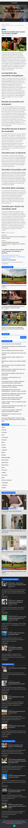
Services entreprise (7, 480)
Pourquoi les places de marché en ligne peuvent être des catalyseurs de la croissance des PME (17, 618)
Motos (3, 467)
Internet (4, 445)
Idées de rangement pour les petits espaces (13, 350)
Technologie (5, 482)
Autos (3, 434)
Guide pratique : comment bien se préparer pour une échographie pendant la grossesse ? (17, 585)
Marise (3, 35)
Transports (4, 485)
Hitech (3, 442)
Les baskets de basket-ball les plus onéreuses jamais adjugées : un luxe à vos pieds (14, 297)
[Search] (21, 20)
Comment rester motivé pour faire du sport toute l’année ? (14, 276)
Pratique (3, 29)
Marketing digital (6, 457)
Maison (3, 452)
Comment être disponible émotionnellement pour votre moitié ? (14, 521)
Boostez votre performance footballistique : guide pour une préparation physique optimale (14, 318)
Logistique (4, 450)
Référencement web (24, 20)
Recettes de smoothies (9, 232)
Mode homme (5, 465)
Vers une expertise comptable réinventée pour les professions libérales (15, 649)
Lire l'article (4, 596)
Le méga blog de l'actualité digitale (14, 10)
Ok (14, 825)
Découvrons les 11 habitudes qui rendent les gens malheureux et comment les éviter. (15, 602)
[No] (26, 823)
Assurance (4, 432)
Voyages (4, 487)
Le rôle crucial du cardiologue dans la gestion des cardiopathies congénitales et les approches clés (17, 761)
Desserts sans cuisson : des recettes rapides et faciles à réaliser (14, 236)
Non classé (4, 470)
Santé (3, 477)
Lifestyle (4, 447)
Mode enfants (5, 460)
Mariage (4, 455)
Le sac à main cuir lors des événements (11, 344)
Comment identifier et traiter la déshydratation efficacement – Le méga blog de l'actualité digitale (13, 257)
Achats (3, 427)
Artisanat (4, 429)
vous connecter (11, 262)
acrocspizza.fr (8, 125)
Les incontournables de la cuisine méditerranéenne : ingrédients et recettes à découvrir (13, 243)
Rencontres (4, 475)
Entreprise (4, 440)
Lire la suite (4, 755)
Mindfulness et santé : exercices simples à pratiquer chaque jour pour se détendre (17, 806)
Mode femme (5, 462)
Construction (5, 437)
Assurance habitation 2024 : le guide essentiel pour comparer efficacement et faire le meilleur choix (13, 419)
